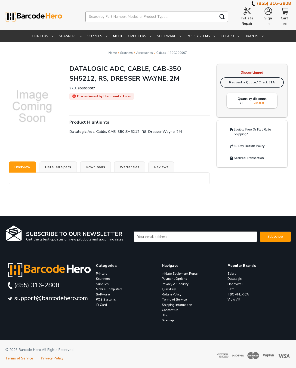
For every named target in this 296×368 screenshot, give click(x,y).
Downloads (95, 167)
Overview (22, 167)
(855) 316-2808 (273, 3)
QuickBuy (169, 289)
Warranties (129, 167)
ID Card (228, 36)
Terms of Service (174, 300)
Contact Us (170, 310)
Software (167, 36)
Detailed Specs (58, 167)
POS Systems (199, 36)
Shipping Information (177, 305)
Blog (165, 315)
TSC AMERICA (238, 294)
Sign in (268, 21)
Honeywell (236, 284)
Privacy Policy (52, 358)
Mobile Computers (130, 36)
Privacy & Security (175, 284)
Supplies (95, 36)
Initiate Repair (247, 21)
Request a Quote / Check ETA (252, 82)
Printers (40, 36)
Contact (259, 103)
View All (234, 300)
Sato (231, 289)
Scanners (68, 36)
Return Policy (171, 294)
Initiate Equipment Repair (180, 273)
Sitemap (168, 320)
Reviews (161, 167)
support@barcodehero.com (50, 298)
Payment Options (174, 279)
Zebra (232, 273)
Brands (252, 36)
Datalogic (235, 279)
